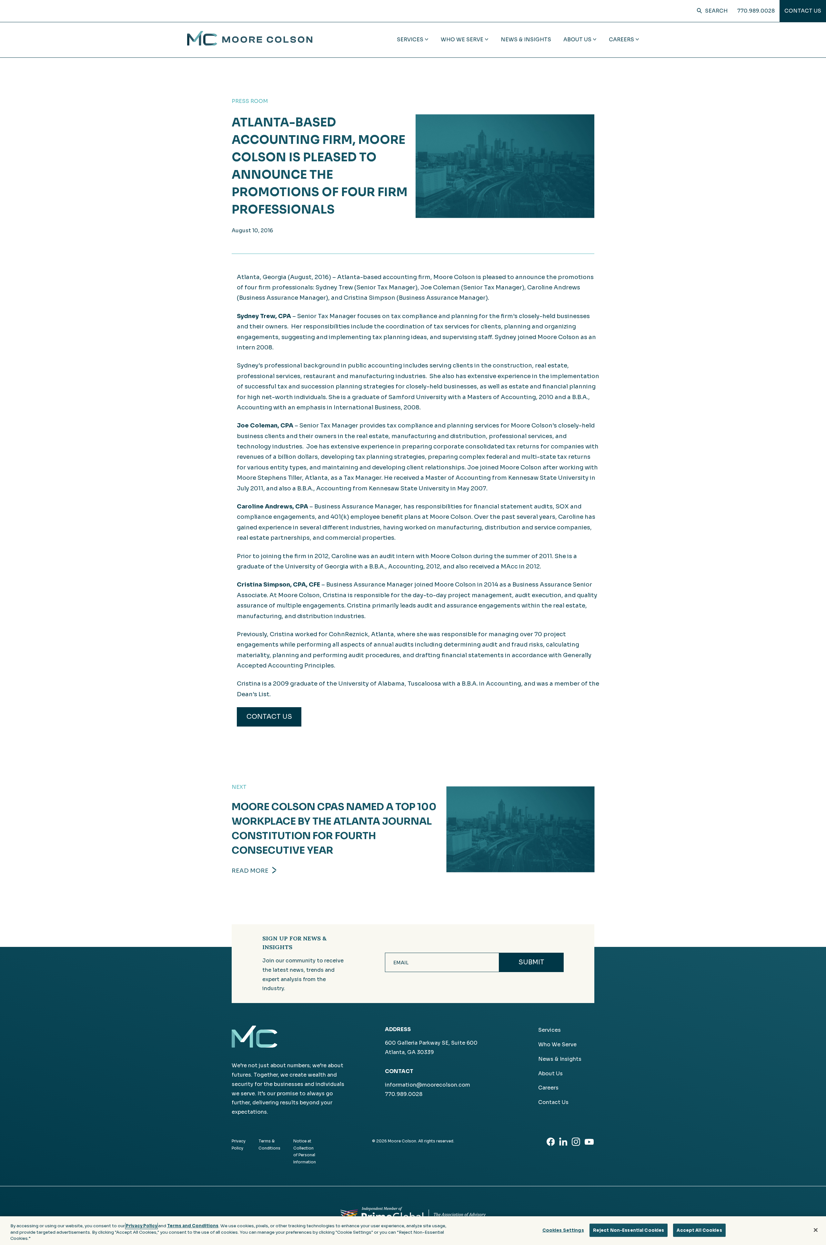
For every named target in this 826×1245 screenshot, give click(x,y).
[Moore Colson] (249, 43)
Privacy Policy (141, 1226)
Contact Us (802, 10)
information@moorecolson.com (427, 1084)
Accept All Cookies (699, 1230)
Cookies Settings (563, 1230)
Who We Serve (557, 1044)
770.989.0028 (756, 10)
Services (549, 1030)
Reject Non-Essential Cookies (628, 1230)
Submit (531, 962)
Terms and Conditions (192, 1226)
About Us (550, 1073)
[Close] (816, 1230)
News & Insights (526, 39)
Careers (548, 1087)
